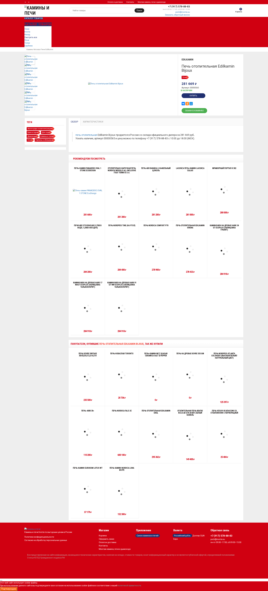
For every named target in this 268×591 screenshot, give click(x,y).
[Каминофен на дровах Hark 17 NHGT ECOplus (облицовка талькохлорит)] (87, 308)
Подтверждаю (8, 589)
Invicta (27, 32)
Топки (27, 43)
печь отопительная (86, 135)
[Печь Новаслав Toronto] (121, 375)
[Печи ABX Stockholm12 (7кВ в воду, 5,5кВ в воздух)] (87, 249)
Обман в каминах (194, 111)
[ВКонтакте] (183, 103)
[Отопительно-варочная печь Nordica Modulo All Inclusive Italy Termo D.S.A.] (121, 194)
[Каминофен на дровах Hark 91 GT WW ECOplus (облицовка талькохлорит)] (121, 308)
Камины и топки (46, 136)
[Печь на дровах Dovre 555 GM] (190, 375)
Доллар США (198, 536)
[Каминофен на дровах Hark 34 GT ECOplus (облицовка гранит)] (224, 251)
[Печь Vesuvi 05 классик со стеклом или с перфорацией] (224, 434)
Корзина (103, 536)
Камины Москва (33, 49)
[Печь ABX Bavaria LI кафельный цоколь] (156, 191)
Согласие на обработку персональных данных (45, 540)
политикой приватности (129, 585)
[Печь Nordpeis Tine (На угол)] (121, 247)
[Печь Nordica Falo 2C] (121, 432)
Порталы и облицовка (44, 140)
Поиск (139, 10)
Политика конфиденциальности (39, 537)
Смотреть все (30, 37)
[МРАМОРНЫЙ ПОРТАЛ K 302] (224, 189)
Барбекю (28, 46)
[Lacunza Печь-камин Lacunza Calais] (190, 191)
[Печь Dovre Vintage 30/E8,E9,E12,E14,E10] (87, 377)
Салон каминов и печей (147, 536)
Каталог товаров (33, 18)
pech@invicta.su (182, 12)
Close (26, 29)
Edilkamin (49, 49)
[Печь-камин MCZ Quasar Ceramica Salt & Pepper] (156, 377)
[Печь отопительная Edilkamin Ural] (156, 434)
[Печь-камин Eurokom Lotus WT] (87, 489)
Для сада (46, 132)
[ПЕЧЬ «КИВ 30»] (87, 432)
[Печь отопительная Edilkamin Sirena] (190, 249)
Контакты (130, 2)
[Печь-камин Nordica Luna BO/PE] (121, 491)
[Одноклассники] (187, 103)
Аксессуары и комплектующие (39, 129)
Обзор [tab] (74, 121)
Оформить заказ (106, 539)
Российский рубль (182, 536)
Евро (175, 539)
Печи (26, 40)
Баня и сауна (32, 132)
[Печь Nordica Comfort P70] (156, 247)
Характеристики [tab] (93, 121)
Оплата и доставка (115, 2)
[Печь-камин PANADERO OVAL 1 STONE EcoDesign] (88, 192)
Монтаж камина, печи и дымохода (152, 2)
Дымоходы (31, 136)
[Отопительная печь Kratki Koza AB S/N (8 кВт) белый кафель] (190, 436)
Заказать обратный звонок (177, 15)
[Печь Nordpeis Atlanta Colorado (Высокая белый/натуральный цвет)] (224, 379)
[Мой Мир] (191, 103)
